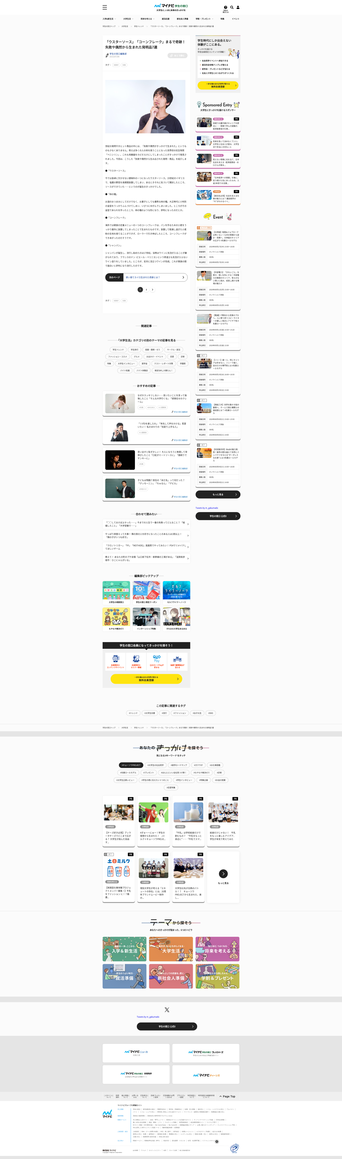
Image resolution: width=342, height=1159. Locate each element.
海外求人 (201, 1109)
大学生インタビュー (126, 363)
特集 (222, 19)
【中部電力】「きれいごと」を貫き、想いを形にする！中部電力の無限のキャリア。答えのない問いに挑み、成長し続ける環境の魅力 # (226, 277)
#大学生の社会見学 (156, 765)
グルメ (136, 357)
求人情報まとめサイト (140, 1120)
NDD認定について (192, 1096)
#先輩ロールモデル (128, 773)
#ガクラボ (198, 765)
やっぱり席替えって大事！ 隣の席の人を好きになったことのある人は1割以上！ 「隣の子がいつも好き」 (143, 535)
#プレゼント (148, 773)
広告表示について (144, 1096)
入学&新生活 (108, 19)
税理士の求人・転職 (139, 1134)
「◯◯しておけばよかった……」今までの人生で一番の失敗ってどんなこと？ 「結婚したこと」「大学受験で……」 (145, 524)
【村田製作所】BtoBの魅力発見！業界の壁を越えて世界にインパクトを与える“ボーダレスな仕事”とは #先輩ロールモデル (226, 455)
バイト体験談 (142, 370)
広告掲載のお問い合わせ (168, 1096)
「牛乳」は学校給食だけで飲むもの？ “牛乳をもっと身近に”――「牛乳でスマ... (188, 836)
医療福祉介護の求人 (217, 1112)
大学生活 (127, 19)
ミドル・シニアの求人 (147, 1112)
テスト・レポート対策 (163, 363)
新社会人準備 (182, 19)
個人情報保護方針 (185, 1150)
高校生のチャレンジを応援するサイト (178, 1120)
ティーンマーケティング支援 (203, 1120)
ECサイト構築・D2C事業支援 (143, 1125)
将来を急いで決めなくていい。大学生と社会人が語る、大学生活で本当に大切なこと (226, 144)
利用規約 (117, 1096)
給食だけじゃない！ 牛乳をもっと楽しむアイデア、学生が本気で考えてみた (223, 836)
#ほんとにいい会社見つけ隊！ (173, 773)
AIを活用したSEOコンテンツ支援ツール (146, 1127)
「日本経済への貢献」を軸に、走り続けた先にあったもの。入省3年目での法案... (226, 180)
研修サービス (137, 1140)
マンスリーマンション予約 (226, 1125)
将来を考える (146, 19)
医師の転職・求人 (201, 1134)
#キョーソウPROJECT (131, 765)
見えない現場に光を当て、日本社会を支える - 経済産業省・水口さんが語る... (226, 162)
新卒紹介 (176, 1131)
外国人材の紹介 (164, 1137)
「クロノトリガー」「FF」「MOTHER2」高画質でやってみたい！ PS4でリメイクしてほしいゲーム (145, 547)
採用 (165, 1150)
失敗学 (116, 65)
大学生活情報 (220, 1120)
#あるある (151, 407)
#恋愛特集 (171, 788)
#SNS (210, 713)
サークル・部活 (173, 350)
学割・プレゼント (203, 19)
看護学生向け (161, 1109)
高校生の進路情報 (139, 1116)
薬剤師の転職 (161, 1134)
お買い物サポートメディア (206, 1125)
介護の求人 (136, 1137)
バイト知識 (125, 370)
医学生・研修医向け (175, 1109)
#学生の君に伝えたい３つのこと (155, 780)
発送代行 (166, 1140)
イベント (235, 19)
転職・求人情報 (190, 1109)
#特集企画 (203, 780)
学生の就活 (136, 1109)
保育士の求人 (213, 1134)
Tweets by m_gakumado (207, 508)
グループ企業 (173, 1150)
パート (135, 1112)
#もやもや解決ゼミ (202, 773)
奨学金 (144, 363)
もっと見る (218, 494)
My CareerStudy (160, 1125)
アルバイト (230, 1109)
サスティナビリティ (155, 1150)
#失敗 (141, 407)
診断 (183, 357)
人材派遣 (136, 1131)
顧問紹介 (152, 1134)
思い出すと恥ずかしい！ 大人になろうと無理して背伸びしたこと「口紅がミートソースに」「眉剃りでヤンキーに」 (162, 455)
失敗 (124, 65)
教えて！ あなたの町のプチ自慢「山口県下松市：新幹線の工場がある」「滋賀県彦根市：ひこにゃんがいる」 (145, 558)
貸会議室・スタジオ (178, 1140)
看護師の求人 (173, 1134)
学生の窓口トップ (109, 26)
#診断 (219, 773)
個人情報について (126, 1096)
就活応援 (165, 19)
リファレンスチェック (209, 1140)
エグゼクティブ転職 (203, 1131)
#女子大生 (197, 713)
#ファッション (180, 713)
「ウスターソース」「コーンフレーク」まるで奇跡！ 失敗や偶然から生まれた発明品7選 (182, 26)
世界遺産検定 (183, 1122)
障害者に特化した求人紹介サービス (169, 1112)
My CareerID (173, 1125)
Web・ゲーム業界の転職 (149, 1131)
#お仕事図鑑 (215, 765)
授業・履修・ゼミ (152, 350)
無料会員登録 (146, 678)
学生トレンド (139, 26)
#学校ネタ (143, 489)
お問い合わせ (135, 1096)
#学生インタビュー (184, 780)
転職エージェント (188, 1131)
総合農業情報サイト (197, 1122)
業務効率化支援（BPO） (152, 1140)
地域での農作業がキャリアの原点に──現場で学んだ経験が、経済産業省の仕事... (226, 126)
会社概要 (135, 1150)
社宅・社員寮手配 (194, 1140)
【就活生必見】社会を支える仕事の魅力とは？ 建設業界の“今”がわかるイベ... (226, 198)
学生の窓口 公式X (218, 516)
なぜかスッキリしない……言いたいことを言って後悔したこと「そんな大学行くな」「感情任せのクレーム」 (162, 398)
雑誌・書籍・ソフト (155, 1122)
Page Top (229, 1096)
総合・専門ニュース (157, 1120)
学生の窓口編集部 (118, 54)
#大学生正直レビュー (125, 780)
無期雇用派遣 (225, 1134)
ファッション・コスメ (117, 357)
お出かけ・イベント (154, 357)
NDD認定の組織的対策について (206, 1096)
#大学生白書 (150, 713)
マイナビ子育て (212, 1122)
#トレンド (133, 713)
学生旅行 (134, 350)
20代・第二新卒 (165, 1131)
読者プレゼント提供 (155, 1096)
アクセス (143, 1150)
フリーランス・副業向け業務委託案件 (196, 1112)
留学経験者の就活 (149, 1109)
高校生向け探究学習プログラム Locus (159, 1116)
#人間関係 (162, 407)
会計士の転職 (216, 1131)
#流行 (164, 713)
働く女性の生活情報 (139, 1122)
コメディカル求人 (186, 1134)
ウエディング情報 (170, 1122)
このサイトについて (108, 1096)
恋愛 (172, 357)
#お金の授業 (220, 780)
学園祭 (183, 363)
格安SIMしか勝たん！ (164, 370)
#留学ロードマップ (179, 765)
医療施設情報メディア (187, 1125)
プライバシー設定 (181, 1096)
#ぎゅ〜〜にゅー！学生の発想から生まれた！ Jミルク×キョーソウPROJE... (153, 836)
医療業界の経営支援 (149, 1137)
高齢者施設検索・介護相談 (171, 1127)
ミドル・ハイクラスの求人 (215, 1109)
